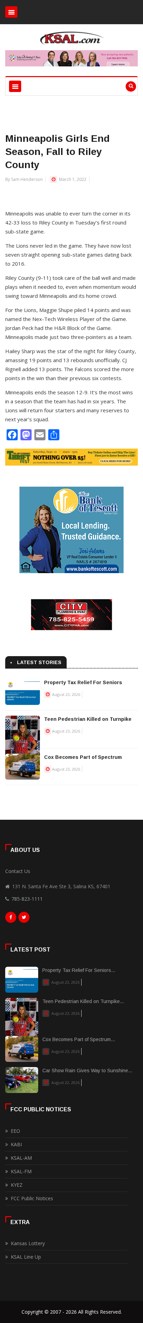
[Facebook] (10, 919)
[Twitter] (24, 919)
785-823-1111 (27, 898)
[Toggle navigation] (11, 12)
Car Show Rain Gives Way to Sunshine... (87, 1070)
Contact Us (17, 871)
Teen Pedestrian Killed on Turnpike (88, 719)
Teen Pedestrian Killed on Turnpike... (83, 1001)
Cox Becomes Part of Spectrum (83, 757)
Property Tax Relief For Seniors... (78, 970)
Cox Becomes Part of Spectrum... (78, 1039)
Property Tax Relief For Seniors (83, 682)
